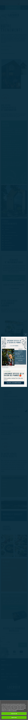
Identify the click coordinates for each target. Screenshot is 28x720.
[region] (14, 710)
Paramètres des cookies (14, 713)
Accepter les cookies (14, 717)
